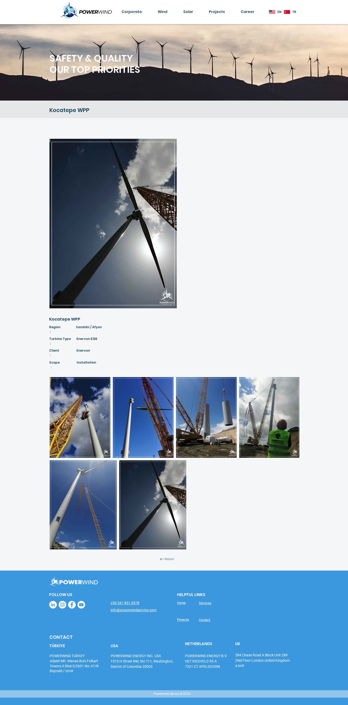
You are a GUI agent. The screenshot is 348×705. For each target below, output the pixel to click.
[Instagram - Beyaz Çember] (62, 605)
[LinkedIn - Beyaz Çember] (53, 605)
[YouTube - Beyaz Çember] (81, 605)
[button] (139, 12)
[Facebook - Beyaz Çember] (72, 605)
